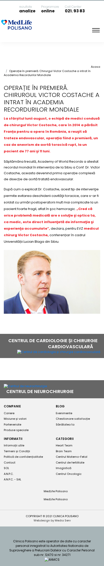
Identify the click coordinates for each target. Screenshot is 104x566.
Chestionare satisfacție (73, 419)
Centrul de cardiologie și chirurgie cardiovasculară (53, 343)
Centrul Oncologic (69, 474)
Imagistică (63, 468)
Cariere (9, 413)
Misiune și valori (15, 419)
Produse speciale (16, 430)
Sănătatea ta (65, 424)
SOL (6, 468)
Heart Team (64, 445)
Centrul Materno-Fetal (71, 457)
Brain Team (64, 451)
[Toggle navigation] (96, 30)
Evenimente (64, 413)
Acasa (95, 67)
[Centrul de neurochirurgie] (25, 386)
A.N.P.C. (8, 474)
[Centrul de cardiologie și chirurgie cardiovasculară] (58, 352)
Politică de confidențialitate (23, 457)
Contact (9, 463)
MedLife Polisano (55, 491)
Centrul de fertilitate (70, 463)
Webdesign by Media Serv (52, 520)
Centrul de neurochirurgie (40, 391)
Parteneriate (12, 424)
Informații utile (14, 445)
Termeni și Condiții (17, 451)
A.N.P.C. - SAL (12, 479)
